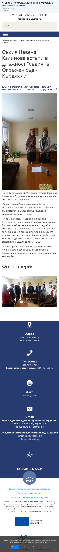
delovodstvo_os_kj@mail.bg (29, 426)
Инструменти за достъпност (13, 5)
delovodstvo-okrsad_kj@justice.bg (29, 423)
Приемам (15, 547)
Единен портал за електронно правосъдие (29, 3)
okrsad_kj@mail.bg (29, 439)
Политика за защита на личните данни (29, 497)
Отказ (26, 547)
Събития (5, 42)
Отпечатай (52, 89)
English (5, 10)
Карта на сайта (8, 8)
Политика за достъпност (29, 493)
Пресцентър (26, 40)
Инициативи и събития (40, 40)
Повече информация (40, 547)
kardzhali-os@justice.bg (29, 435)
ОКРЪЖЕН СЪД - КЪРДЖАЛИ (11, 40)
